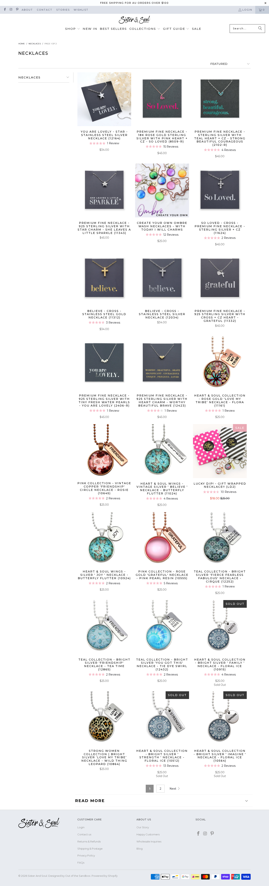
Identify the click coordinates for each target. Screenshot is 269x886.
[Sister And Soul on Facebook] (4, 9)
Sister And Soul (37, 875)
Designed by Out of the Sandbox (69, 875)
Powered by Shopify (105, 875)
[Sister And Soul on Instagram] (10, 9)
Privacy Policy (86, 855)
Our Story (142, 827)
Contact (44, 9)
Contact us (84, 834)
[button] (72, 29)
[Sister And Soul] (134, 20)
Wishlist (81, 9)
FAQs (80, 862)
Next (173, 788)
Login (247, 9)
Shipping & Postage (90, 848)
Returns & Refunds (89, 841)
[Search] (260, 28)
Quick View (104, 108)
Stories (63, 9)
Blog (139, 848)
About (27, 9)
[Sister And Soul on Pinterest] (17, 9)
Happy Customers (148, 834)
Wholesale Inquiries (148, 841)
